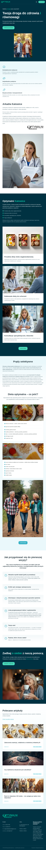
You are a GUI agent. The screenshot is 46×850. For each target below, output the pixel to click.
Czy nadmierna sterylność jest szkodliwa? (17, 769)
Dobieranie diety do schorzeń (10, 213)
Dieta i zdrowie (35, 746)
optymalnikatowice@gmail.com (10, 828)
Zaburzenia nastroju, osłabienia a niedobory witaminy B (22, 742)
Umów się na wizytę (8, 27)
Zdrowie (40, 746)
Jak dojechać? (9, 830)
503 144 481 (41, 1)
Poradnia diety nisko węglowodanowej (12, 210)
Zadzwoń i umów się (8, 663)
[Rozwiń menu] (36, 2)
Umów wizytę (23, 348)
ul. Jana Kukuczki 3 (23, 824)
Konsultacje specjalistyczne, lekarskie (12, 215)
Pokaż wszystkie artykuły (8, 719)
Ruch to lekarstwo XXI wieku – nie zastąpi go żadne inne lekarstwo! (22, 797)
